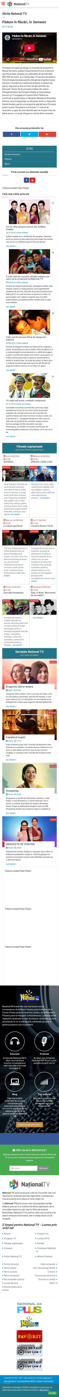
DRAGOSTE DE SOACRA (20, 844)
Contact (51, 1272)
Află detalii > (44, 1390)
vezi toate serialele (29, 655)
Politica (8, 159)
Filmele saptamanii (13, 1243)
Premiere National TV (46, 1250)
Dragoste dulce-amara (19, 686)
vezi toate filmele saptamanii (29, 450)
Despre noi (42, 1233)
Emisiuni (15, 1054)
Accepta (52, 1393)
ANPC (52, 1283)
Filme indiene (22, 232)
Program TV (10, 1238)
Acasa (7, 1233)
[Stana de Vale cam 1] (29, 1350)
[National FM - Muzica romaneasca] (29, 1322)
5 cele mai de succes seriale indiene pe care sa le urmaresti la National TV (27, 277)
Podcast (44, 1054)
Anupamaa (12, 790)
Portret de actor (11, 1264)
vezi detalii (10, 246)
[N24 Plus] (29, 1308)
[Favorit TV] (29, 1336)
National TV (47, 1378)
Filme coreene (10, 1272)
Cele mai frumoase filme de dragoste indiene (26, 338)
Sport (7, 164)
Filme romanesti (24, 404)
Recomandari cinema (14, 1279)
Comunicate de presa (45, 1275)
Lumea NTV (43, 1238)
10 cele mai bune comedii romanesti (25, 400)
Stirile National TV (13, 1256)
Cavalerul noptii (15, 737)
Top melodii (44, 1094)
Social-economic (12, 154)
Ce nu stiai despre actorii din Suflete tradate (26, 228)
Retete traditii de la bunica (12, 1288)
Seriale (40, 1243)
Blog (14, 1094)
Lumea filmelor (11, 1283)
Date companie (48, 1264)
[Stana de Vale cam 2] (29, 1365)
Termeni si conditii (46, 1279)
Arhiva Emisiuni (44, 1256)
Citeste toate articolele (29, 1124)
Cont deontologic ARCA (44, 1268)
